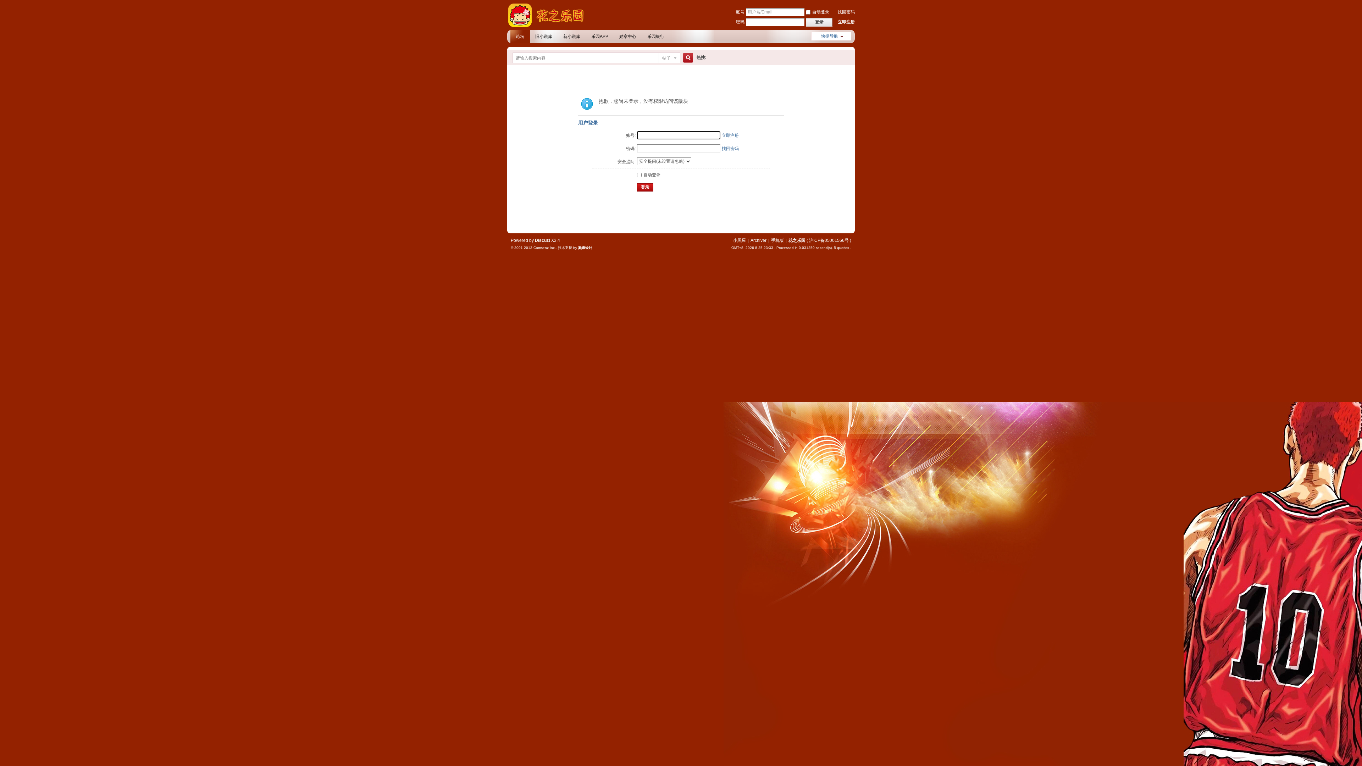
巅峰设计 (585, 248)
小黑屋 (739, 240)
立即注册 (846, 22)
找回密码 (846, 12)
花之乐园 (796, 240)
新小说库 (571, 36)
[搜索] (687, 58)
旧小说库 (543, 36)
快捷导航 (829, 36)
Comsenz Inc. (544, 248)
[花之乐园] (549, 25)
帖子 (666, 58)
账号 (740, 12)
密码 (740, 22)
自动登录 (820, 12)
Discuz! (542, 240)
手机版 (777, 240)
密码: (631, 148)
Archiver (758, 240)
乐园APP (599, 36)
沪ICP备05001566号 (829, 240)
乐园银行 (655, 36)
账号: (631, 135)
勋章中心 (627, 36)
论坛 (520, 36)
